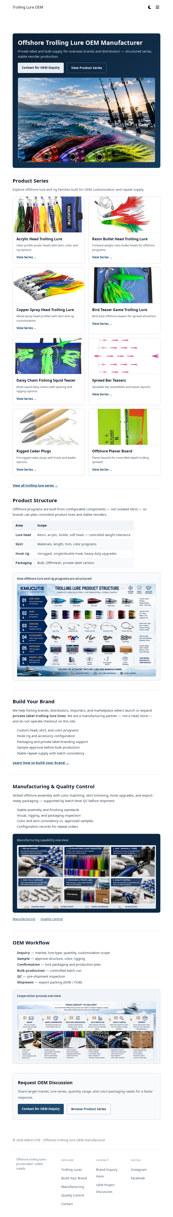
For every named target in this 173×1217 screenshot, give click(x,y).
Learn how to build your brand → (41, 762)
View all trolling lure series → (35, 485)
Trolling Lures (71, 1169)
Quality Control (72, 1195)
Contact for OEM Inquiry (41, 67)
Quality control (52, 919)
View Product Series (86, 68)
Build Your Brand (74, 1178)
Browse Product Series (88, 1109)
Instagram (139, 1169)
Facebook (138, 1178)
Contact (67, 1204)
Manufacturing (24, 919)
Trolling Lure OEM (28, 7)
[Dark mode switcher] (150, 7)
